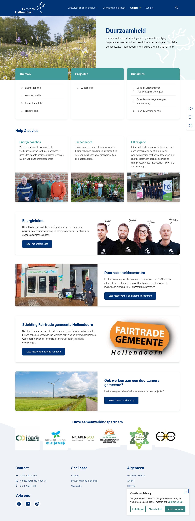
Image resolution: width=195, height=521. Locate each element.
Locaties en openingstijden (84, 480)
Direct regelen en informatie (81, 7)
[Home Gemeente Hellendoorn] (30, 7)
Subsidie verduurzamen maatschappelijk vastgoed (150, 89)
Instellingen (137, 509)
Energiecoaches (30, 142)
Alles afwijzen (155, 509)
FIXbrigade (138, 142)
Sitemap (131, 486)
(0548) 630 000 (28, 486)
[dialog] (157, 502)
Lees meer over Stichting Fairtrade (43, 351)
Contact (149, 7)
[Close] (186, 491)
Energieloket (33, 221)
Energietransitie (33, 87)
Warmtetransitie (33, 95)
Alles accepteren (175, 509)
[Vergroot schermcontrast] (190, 125)
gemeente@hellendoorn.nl (33, 480)
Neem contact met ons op (121, 400)
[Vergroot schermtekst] (190, 117)
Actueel (134, 7)
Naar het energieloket (37, 244)
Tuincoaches (84, 142)
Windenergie (87, 87)
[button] (190, 108)
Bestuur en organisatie (114, 7)
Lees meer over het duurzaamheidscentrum (130, 295)
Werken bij (76, 486)
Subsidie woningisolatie (149, 111)
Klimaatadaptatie (34, 103)
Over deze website (136, 475)
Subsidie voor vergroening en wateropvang (151, 101)
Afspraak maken (28, 475)
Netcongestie (31, 110)
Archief (130, 480)
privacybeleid (175, 502)
